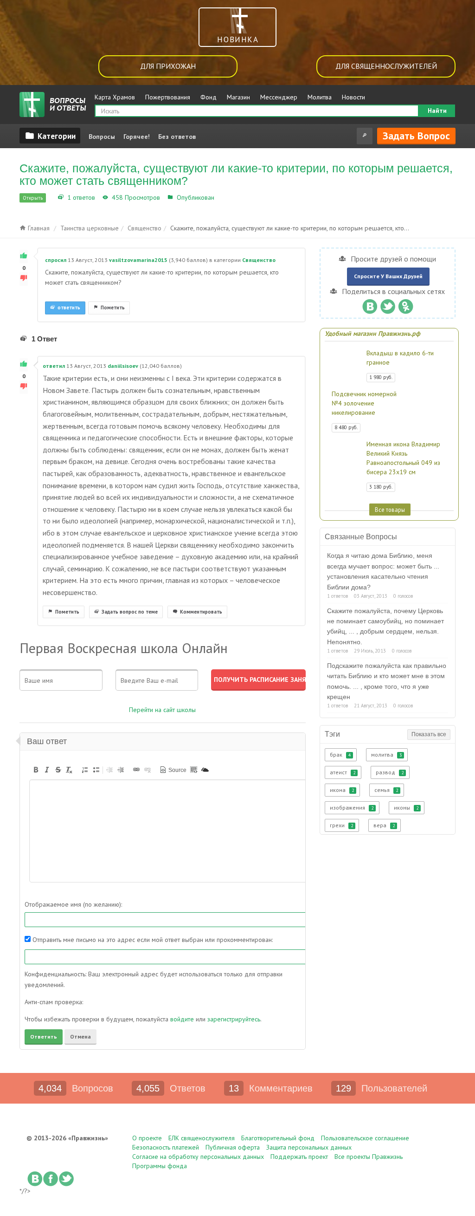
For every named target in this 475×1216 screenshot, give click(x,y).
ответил (54, 365)
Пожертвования (167, 97)
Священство (235, 197)
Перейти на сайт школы (162, 710)
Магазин (238, 97)
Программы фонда (159, 1166)
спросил (55, 259)
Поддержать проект (299, 1156)
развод (390, 772)
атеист (342, 772)
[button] (35, 770)
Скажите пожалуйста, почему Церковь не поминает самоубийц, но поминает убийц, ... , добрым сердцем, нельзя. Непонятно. (385, 626)
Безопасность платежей (165, 1147)
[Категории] (49, 136)
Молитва (320, 97)
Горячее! (136, 136)
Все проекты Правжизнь (368, 1156)
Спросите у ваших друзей (388, 276)
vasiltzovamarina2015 (138, 259)
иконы (406, 807)
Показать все (428, 734)
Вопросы (102, 136)
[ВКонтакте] (369, 304)
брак (340, 754)
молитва (386, 754)
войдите (182, 1019)
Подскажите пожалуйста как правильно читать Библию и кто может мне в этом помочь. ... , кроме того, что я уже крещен (386, 681)
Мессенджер (278, 97)
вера (384, 825)
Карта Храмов (115, 97)
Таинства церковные (89, 228)
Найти (437, 110)
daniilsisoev (123, 365)
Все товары (390, 509)
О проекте (147, 1138)
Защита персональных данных (309, 1147)
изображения (351, 807)
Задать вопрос (416, 135)
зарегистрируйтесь (233, 1019)
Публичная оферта (232, 1147)
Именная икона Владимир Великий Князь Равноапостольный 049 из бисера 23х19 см (403, 458)
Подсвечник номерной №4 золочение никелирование (364, 403)
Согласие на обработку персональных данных (198, 1156)
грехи (341, 825)
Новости (353, 97)
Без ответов (177, 136)
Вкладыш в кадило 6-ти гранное (400, 357)
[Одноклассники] (406, 304)
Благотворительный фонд (278, 1138)
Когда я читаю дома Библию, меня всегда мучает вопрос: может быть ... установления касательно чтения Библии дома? (383, 571)
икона (342, 789)
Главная (38, 228)
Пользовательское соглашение (365, 1138)
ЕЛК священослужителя (201, 1138)
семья (386, 789)
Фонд (208, 97)
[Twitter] (388, 304)
